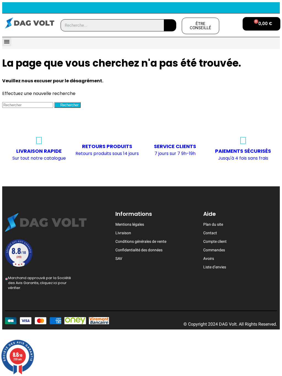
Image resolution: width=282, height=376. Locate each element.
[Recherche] (170, 25)
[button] (200, 26)
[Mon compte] (233, 25)
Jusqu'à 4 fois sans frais (243, 158)
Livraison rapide (39, 151)
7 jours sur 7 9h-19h (175, 153)
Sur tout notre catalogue (39, 158)
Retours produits (107, 146)
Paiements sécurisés (243, 151)
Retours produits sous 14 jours (107, 153)
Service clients (175, 146)
